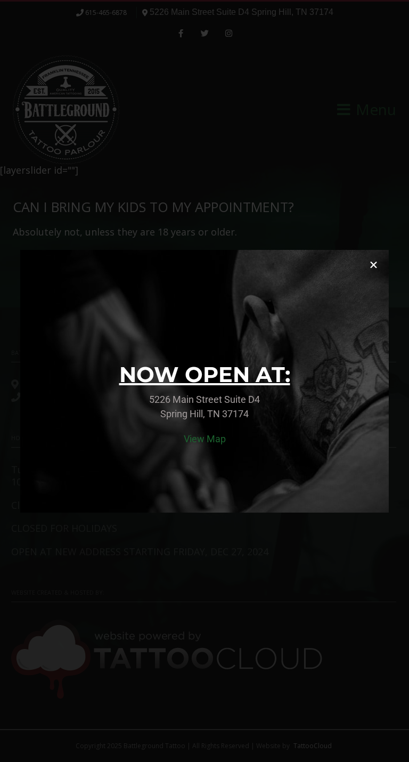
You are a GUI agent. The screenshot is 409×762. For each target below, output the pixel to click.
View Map (205, 438)
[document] (204, 381)
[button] (373, 265)
